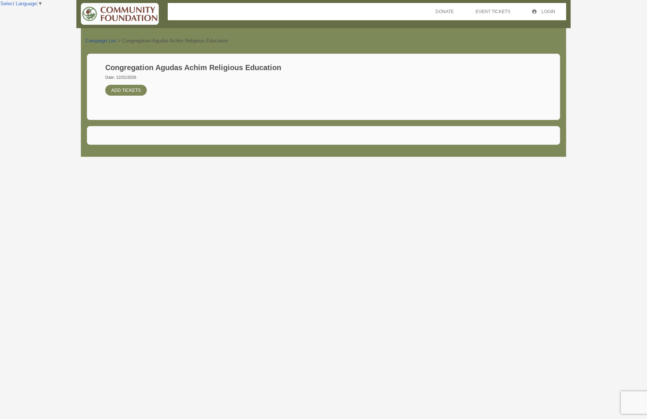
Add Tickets (126, 90)
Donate (444, 11)
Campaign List (100, 41)
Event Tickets (493, 11)
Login (547, 11)
